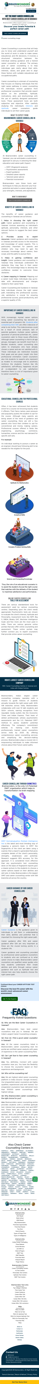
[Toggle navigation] (5, 8)
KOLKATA (28, 1172)
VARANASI (13, 1193)
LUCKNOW (15, 1175)
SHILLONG (4, 1190)
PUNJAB (3, 1186)
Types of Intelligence (20, 1235)
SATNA (20, 1188)
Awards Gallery (20, 1337)
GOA (2, 1163)
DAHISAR (19, 1159)
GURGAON (30, 1163)
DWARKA (4, 1162)
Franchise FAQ (20, 1320)
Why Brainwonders (19, 1222)
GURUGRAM (4, 1165)
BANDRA (23, 1154)
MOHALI (13, 1178)
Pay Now (20, 1229)
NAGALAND (28, 1178)
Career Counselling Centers (20, 1268)
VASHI (26, 1193)
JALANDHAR (20, 1168)
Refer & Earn (20, 1218)
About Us (19, 1326)
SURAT (12, 1191)
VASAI (20, 1193)
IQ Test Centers (20, 1270)
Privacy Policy (32, 1374)
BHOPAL (3, 1157)
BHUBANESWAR (13, 1157)
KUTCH (20, 1173)
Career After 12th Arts (20, 1299)
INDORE (30, 1167)
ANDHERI (30, 1152)
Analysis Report (20, 1259)
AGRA (11, 1150)
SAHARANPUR (12, 1188)
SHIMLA (12, 1190)
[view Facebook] (15, 1209)
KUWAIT (26, 1173)
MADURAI (19, 1177)
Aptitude (5, 108)
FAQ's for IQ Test (20, 1312)
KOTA (2, 1173)
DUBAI (24, 1160)
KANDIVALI (23, 1170)
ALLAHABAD (29, 1150)
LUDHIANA (23, 1175)
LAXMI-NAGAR (5, 1175)
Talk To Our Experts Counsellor (19, 200)
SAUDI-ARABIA (29, 1188)
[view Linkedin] (29, 1209)
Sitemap (19, 1339)
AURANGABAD (5, 1154)
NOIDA (29, 1182)
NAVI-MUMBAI (30, 1180)
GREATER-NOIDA (20, 1163)
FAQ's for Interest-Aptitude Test (20, 1316)
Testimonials (19, 1331)
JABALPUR (4, 1168)
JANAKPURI (4, 1170)
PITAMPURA (11, 1185)
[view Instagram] (21, 1209)
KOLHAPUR (20, 1172)
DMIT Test (20, 1253)
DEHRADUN (28, 1159)
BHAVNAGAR (23, 1155)
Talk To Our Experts (9, 999)
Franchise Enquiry (20, 1227)
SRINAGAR (4, 1191)
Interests (29, 106)
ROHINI (31, 1186)
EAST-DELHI (12, 1162)
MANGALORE (5, 1178)
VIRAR (32, 1193)
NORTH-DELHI (5, 1183)
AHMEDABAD (19, 1150)
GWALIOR (21, 1165)
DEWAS (9, 1160)
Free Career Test (20, 1290)
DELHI (3, 1160)
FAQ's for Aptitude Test (20, 1314)
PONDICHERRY (21, 1185)
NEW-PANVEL (14, 1182)
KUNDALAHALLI (11, 1173)
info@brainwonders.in (13, 1357)
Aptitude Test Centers (20, 1275)
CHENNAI (12, 1159)
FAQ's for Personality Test (20, 1318)
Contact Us (20, 1328)
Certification (19, 1333)
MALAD (27, 1177)
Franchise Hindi (19, 1257)
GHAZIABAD (30, 1162)
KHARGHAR (4, 1172)
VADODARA (4, 1193)
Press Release (20, 1244)
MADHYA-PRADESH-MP (7, 1177)
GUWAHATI (14, 1165)
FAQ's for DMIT (20, 1309)
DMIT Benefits (20, 1255)
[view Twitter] (18, 1209)
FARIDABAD (21, 1162)
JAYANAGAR (13, 1170)
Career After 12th (20, 1296)
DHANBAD (17, 1160)
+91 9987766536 (31, 8)
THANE (18, 1191)
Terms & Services (8, 1374)
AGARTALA (4, 1150)
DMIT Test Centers (19, 1277)
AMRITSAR (22, 1152)
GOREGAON (9, 1163)
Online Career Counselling (20, 1242)
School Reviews (20, 1246)
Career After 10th (20, 1294)
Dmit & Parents (20, 1231)
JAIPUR (12, 1168)
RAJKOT (17, 1186)
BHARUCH (14, 1155)
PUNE (29, 1185)
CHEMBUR (4, 1159)
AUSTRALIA (15, 1154)
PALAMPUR (22, 1183)
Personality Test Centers (20, 1272)
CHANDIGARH (24, 1157)
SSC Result (20, 1216)
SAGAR (3, 1188)
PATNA (3, 1185)
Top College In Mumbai (20, 1288)
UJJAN (32, 1191)
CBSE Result (20, 1220)
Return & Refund (20, 1374)
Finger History (20, 1262)
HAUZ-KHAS (30, 1165)
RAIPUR (11, 1186)
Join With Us (20, 1248)
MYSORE (20, 1178)
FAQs (19, 1323)
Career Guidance (8, 930)
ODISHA (14, 1183)
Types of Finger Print (20, 1233)
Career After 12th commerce (20, 1303)
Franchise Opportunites (20, 1224)
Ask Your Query (31, 11)
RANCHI (24, 1186)
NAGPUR (3, 1180)
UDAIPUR (25, 1191)
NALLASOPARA (13, 1180)
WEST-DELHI (4, 1195)
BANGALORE (5, 1155)
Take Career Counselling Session (15, 33)
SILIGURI (18, 1190)
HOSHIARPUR (5, 1167)
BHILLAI (31, 1155)
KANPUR (30, 1170)
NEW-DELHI (4, 1182)
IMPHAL (23, 1167)
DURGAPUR (31, 1160)
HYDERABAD (15, 1167)
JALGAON (29, 1168)
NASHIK (22, 1180)
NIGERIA (22, 1182)
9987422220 (10, 1355)
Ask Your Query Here (19, 1382)
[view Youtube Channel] (25, 1209)
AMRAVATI (14, 1152)
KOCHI (12, 1172)
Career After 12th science (19, 1301)
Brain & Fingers (20, 1251)
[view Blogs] (11, 1209)
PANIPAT (29, 1183)
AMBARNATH (5, 1152)
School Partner (20, 1335)
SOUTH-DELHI (27, 1190)
